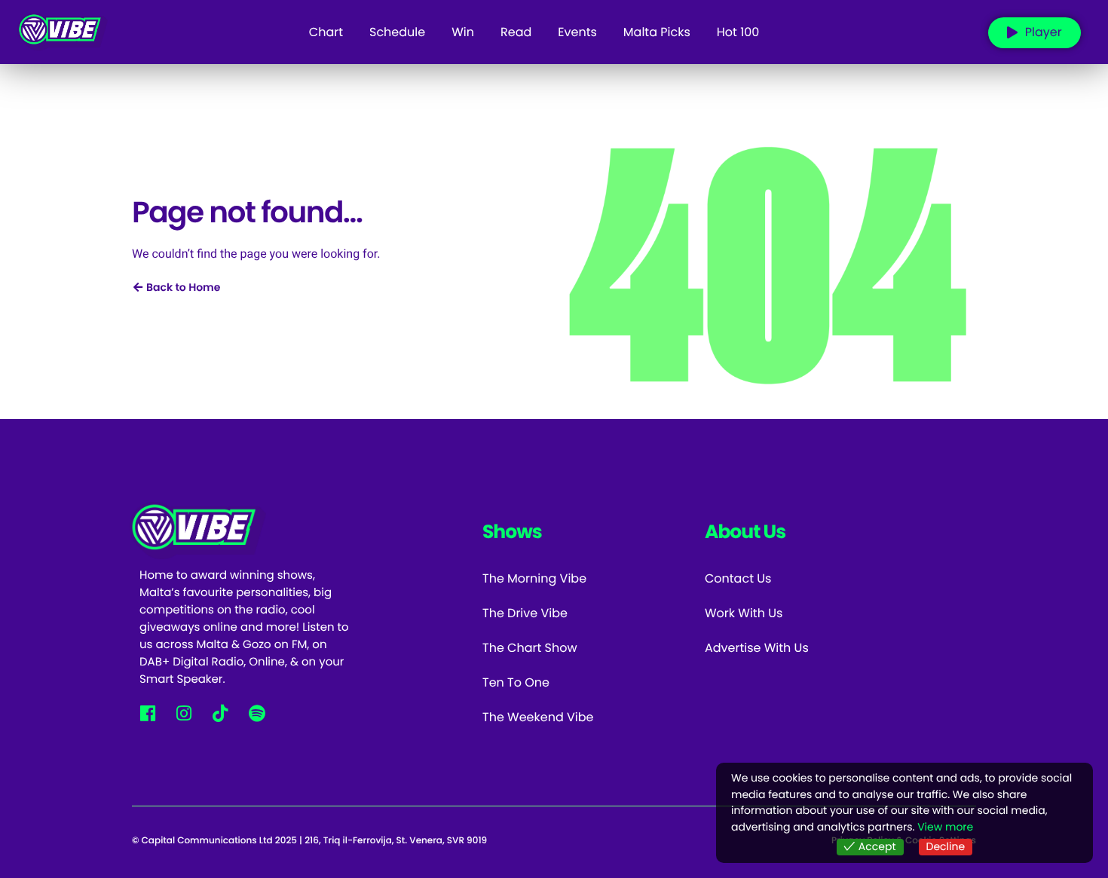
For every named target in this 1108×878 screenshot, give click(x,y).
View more (945, 826)
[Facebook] (147, 712)
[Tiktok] (220, 712)
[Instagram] (183, 712)
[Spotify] (256, 712)
